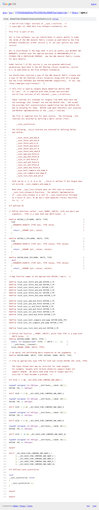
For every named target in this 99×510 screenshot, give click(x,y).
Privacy (23, 506)
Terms (29, 506)
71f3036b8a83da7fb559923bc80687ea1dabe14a (41, 12)
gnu (5, 12)
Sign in (93, 4)
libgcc (75, 12)
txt (88, 506)
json (94, 506)
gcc (11, 12)
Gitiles (15, 506)
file (55, 19)
